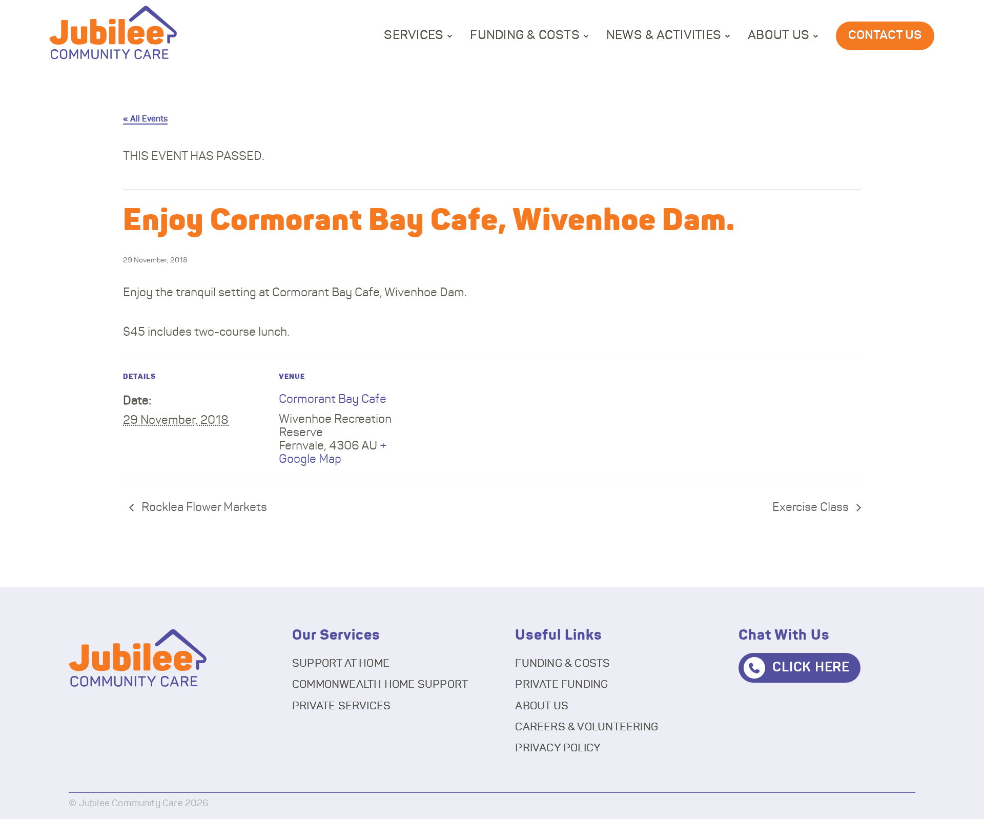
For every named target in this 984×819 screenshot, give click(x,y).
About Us (778, 35)
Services (413, 35)
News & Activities (663, 35)
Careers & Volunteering (586, 727)
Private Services (341, 706)
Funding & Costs (525, 35)
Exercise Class (811, 508)
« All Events (145, 119)
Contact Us (885, 35)
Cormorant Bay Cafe (332, 399)
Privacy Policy (558, 748)
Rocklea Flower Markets (203, 508)
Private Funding (561, 684)
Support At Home (340, 663)
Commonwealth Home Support (380, 684)
